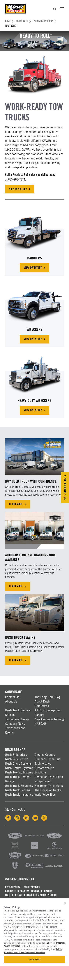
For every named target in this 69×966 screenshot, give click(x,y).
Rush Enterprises (16, 754)
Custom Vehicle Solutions (44, 770)
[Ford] (54, 839)
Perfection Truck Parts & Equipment (49, 779)
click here (16, 927)
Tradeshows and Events (15, 730)
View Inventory (21, 190)
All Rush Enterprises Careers (48, 713)
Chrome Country (45, 754)
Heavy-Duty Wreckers (34, 400)
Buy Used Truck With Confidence (30, 481)
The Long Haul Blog (47, 697)
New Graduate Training (49, 719)
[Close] (65, 903)
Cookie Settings (32, 887)
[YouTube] (35, 818)
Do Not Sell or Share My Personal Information (28, 891)
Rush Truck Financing (19, 786)
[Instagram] (17, 818)
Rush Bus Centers (16, 759)
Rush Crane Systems (18, 763)
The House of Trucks (48, 790)
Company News (15, 723)
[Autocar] (15, 859)
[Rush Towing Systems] (54, 869)
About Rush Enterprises (42, 704)
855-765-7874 (16, 179)
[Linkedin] (26, 818)
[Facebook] (8, 818)
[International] (34, 839)
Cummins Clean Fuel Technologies (48, 761)
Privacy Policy (12, 887)
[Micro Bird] (54, 859)
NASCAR (40, 723)
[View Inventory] (34, 230)
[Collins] (34, 869)
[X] (44, 818)
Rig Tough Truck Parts (49, 786)
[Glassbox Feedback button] (65, 487)
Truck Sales (22, 21)
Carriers (34, 258)
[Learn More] (34, 456)
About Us (11, 701)
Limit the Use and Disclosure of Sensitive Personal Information (31, 897)
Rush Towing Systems (19, 772)
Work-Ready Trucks (43, 21)
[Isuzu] (34, 849)
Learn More (16, 504)
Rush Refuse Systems (19, 768)
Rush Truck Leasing (20, 637)
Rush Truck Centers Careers (17, 713)
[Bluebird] (34, 859)
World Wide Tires (45, 794)
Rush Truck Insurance (19, 794)
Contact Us (12, 697)
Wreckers (34, 329)
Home (7, 21)
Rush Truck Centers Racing (17, 779)
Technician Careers (17, 719)
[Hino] (15, 849)
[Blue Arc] (54, 849)
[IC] (15, 869)
